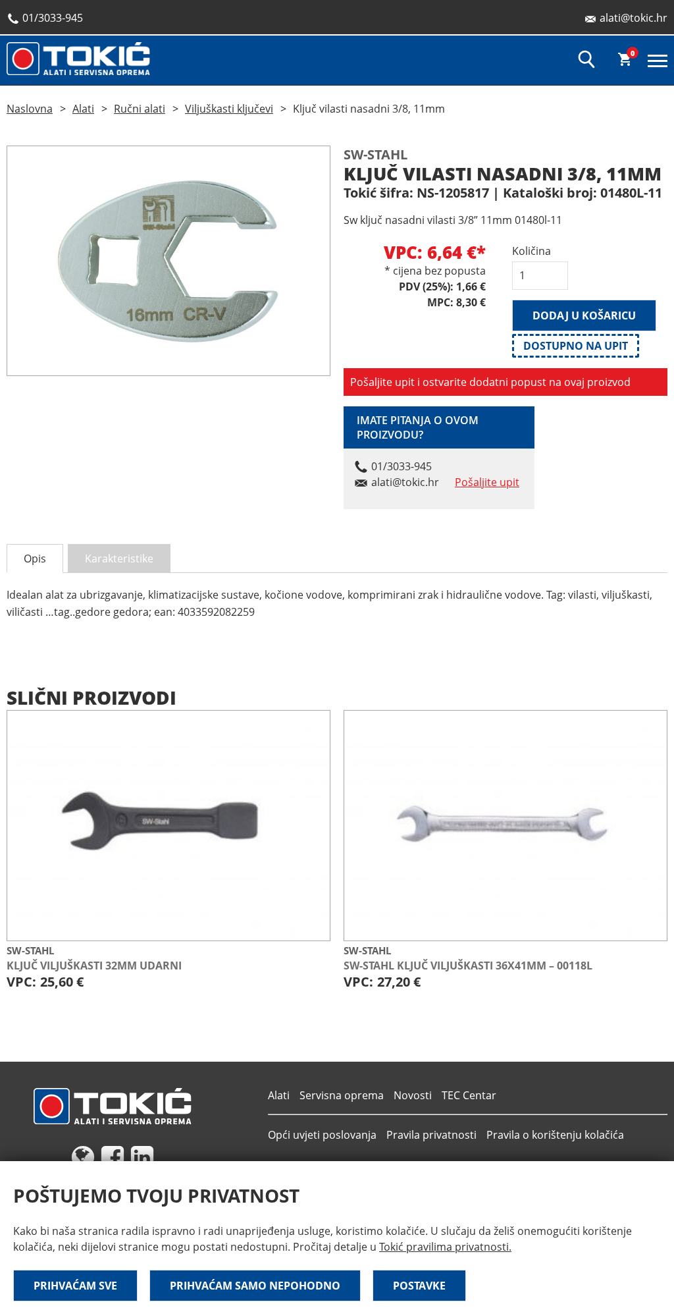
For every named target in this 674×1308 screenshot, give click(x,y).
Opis (35, 558)
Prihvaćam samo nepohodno (255, 1285)
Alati (83, 108)
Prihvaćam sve (75, 1285)
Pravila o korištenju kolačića (555, 1135)
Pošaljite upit (487, 482)
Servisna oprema (341, 1095)
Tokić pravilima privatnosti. (445, 1247)
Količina (531, 251)
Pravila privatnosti (431, 1135)
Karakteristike (119, 558)
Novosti (413, 1095)
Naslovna (30, 108)
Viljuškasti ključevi (229, 108)
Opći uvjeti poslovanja (322, 1135)
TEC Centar (469, 1095)
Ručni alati (139, 108)
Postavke (419, 1285)
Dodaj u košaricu (584, 315)
